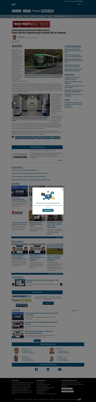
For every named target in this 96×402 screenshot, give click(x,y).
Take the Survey (48, 210)
